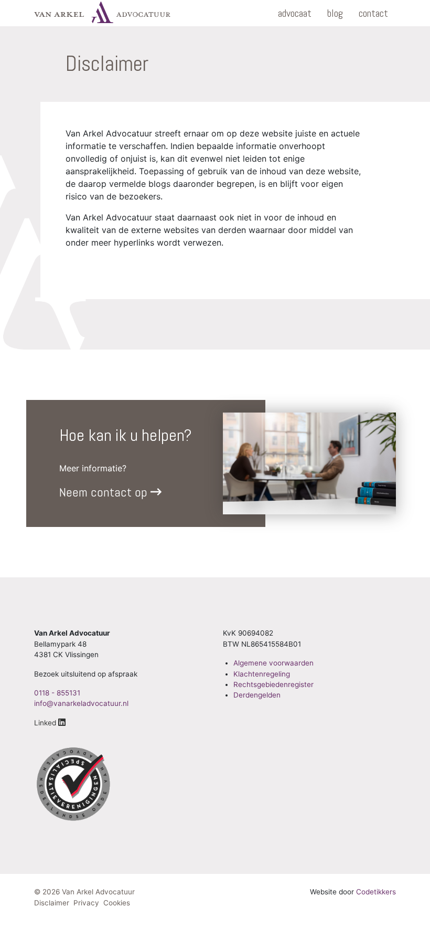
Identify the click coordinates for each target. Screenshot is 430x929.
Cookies (116, 903)
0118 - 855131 (57, 693)
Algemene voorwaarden (273, 663)
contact (373, 13)
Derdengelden (257, 695)
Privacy (86, 903)
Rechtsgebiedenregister (273, 684)
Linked (46, 723)
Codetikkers (376, 892)
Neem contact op (104, 492)
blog (335, 13)
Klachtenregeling (261, 674)
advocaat (294, 13)
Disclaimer (51, 903)
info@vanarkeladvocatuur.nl (81, 703)
